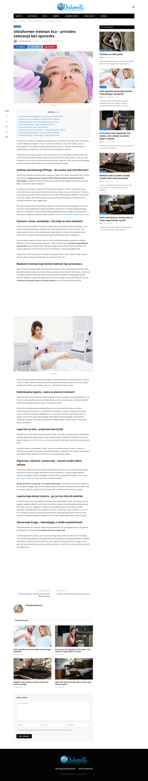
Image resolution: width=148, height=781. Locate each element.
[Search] (133, 7)
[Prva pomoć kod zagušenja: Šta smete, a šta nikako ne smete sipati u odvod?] (74, 636)
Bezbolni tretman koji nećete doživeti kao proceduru (38, 122)
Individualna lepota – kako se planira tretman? (36, 124)
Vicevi (44, 16)
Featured (17, 26)
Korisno (56, 16)
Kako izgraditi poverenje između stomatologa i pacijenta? (32, 650)
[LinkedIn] (7, 127)
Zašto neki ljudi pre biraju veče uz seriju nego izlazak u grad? (73, 683)
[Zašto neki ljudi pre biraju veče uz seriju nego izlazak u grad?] (74, 668)
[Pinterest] (7, 132)
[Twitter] (7, 121)
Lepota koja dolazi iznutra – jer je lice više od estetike (38, 132)
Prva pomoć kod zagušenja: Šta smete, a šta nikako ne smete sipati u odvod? (72, 650)
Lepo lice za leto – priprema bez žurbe (33, 127)
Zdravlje (103, 87)
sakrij (56, 112)
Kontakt (104, 16)
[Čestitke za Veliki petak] (116, 41)
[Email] (7, 137)
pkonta (101, 57)
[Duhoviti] (49, 6)
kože (63, 257)
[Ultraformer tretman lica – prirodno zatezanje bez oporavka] (53, 77)
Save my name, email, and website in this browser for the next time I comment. (45, 730)
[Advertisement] (53, 298)
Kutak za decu (89, 16)
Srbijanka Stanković (25, 41)
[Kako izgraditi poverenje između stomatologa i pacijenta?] (32, 636)
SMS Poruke (32, 16)
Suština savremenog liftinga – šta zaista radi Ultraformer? (40, 116)
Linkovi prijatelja (85, 769)
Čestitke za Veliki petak (111, 54)
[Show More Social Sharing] (59, 47)
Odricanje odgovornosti (65, 769)
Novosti (19, 16)
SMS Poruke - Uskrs (106, 50)
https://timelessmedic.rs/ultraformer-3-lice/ (72, 214)
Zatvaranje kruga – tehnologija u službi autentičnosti (38, 135)
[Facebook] (7, 116)
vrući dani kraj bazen (37, 440)
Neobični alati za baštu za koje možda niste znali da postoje (31, 683)
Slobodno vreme (71, 16)
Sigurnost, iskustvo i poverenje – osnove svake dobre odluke (41, 130)
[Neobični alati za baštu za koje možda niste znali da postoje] (32, 668)
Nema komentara (48, 41)
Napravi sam (104, 129)
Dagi (100, 181)
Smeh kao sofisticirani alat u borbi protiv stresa (73, 594)
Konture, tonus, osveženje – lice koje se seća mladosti (39, 119)
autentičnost (83, 510)
